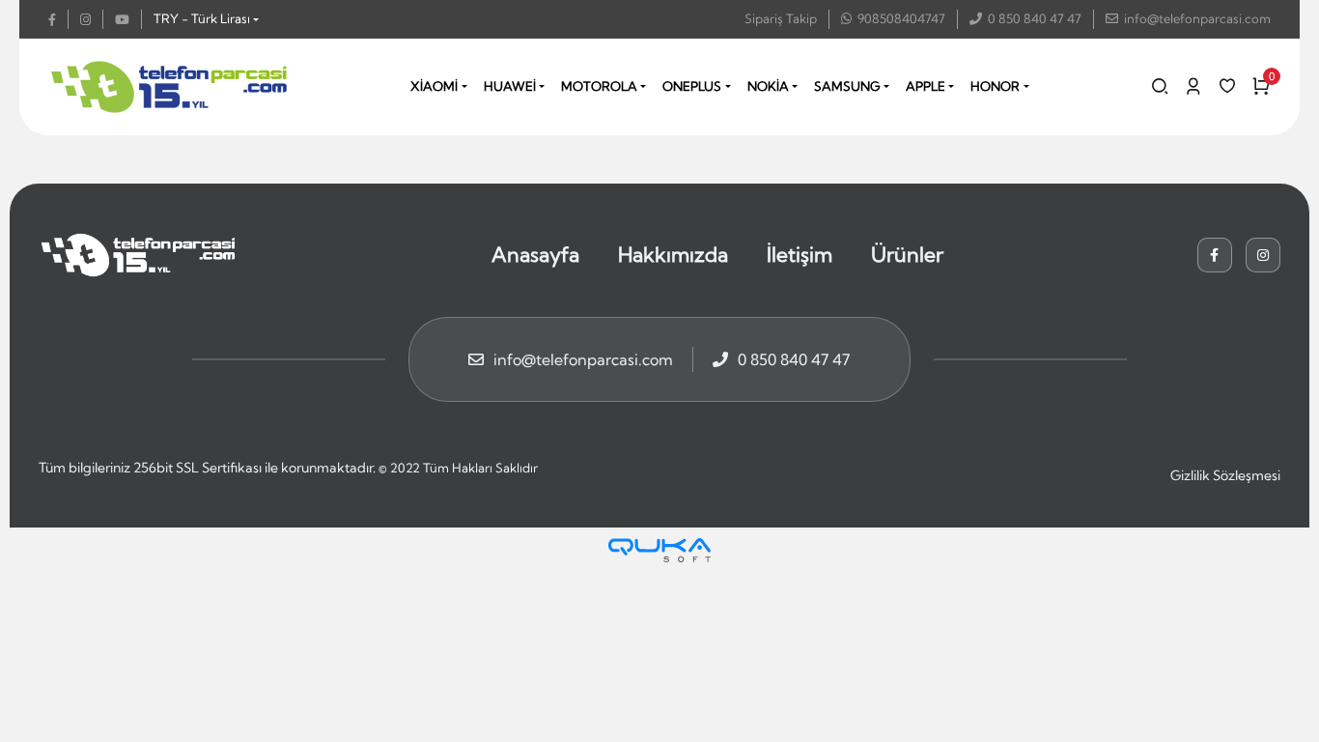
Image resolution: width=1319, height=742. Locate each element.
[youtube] (128, 19)
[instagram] (91, 19)
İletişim (799, 254)
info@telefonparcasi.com (1197, 18)
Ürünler (907, 254)
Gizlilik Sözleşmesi (1225, 475)
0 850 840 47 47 (1034, 18)
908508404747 (901, 18)
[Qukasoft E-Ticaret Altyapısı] (659, 550)
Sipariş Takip (780, 18)
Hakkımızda (673, 254)
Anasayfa (535, 254)
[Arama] (1159, 86)
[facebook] (58, 19)
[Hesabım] (1193, 86)
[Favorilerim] (1227, 86)
